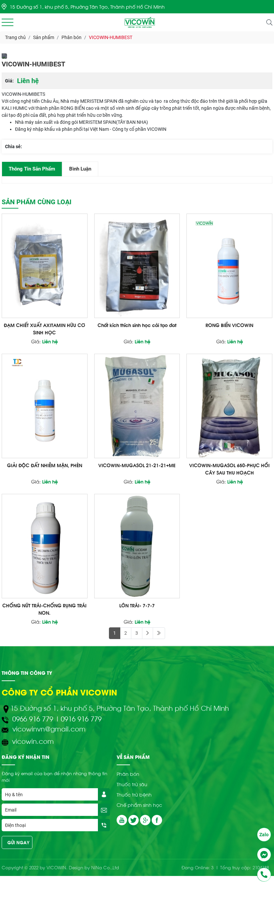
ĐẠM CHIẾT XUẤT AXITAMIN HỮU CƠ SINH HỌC (44, 328)
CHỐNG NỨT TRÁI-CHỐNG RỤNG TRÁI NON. (44, 609)
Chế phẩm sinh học (139, 805)
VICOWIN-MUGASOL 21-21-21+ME (136, 465)
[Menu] (7, 22)
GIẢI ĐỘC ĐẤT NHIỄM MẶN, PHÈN (44, 465)
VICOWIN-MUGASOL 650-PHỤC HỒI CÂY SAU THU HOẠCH (229, 469)
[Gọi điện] (264, 874)
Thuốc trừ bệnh (134, 794)
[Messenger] (264, 854)
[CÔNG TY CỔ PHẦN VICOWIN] (140, 22)
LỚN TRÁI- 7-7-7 (137, 605)
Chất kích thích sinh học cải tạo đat (137, 325)
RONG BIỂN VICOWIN (229, 325)
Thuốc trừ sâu (132, 784)
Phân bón (128, 774)
